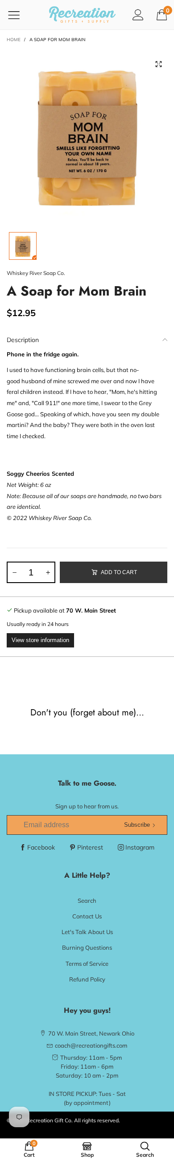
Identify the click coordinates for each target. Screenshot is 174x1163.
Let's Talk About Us (87, 931)
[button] (14, 572)
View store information (40, 640)
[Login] (138, 14)
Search (87, 900)
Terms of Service (87, 963)
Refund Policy (87, 979)
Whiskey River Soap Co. (36, 273)
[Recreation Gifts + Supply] (82, 14)
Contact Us (87, 916)
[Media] (158, 64)
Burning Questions (87, 947)
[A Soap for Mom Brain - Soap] (87, 136)
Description (23, 340)
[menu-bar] (19, 15)
